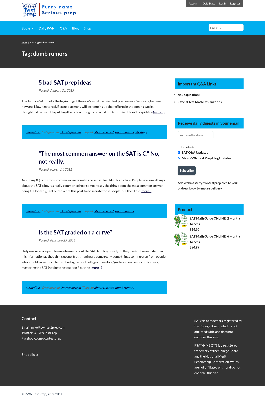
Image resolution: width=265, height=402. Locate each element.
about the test (104, 132)
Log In (222, 3)
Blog (75, 28)
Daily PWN (47, 28)
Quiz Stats (209, 3)
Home (24, 42)
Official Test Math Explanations (200, 102)
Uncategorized (70, 132)
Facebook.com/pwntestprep (41, 338)
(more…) (159, 112)
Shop (87, 28)
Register (235, 3)
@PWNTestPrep (45, 333)
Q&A (63, 28)
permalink (32, 132)
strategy (141, 132)
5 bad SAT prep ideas (65, 82)
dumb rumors (124, 132)
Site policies (30, 354)
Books (26, 28)
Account (193, 3)
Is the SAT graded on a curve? (75, 232)
